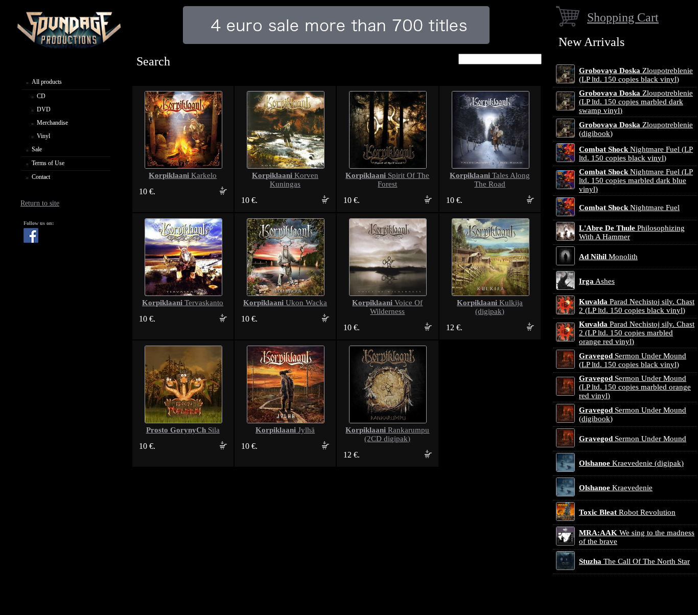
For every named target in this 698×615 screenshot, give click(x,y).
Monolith (608, 257)
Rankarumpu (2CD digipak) (387, 434)
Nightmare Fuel (629, 207)
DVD (44, 109)
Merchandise (52, 122)
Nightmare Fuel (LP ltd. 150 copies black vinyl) (636, 153)
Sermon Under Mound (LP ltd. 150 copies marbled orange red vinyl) (635, 387)
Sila (183, 430)
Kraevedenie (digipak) (631, 463)
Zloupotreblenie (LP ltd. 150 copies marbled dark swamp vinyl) (636, 102)
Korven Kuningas (285, 179)
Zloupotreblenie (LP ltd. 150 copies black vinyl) (636, 74)
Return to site (39, 203)
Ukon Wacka (285, 303)
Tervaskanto (182, 303)
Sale (37, 149)
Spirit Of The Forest (387, 179)
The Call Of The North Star (634, 561)
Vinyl (43, 136)
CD (41, 96)
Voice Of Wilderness (387, 307)
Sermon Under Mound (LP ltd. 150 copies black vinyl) (632, 360)
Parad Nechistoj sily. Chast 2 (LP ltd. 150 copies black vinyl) (636, 306)
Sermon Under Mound (632, 439)
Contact (41, 176)
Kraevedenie (616, 488)
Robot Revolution (627, 512)
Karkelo (183, 175)
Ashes (597, 281)
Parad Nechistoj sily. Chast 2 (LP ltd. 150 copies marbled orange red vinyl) (636, 333)
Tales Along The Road (490, 179)
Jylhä (285, 430)
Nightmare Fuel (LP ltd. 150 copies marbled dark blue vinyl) (636, 180)
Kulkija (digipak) (490, 307)
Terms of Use (48, 163)
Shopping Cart (623, 17)
